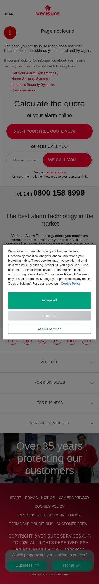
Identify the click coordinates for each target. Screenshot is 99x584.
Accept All (49, 300)
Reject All (49, 315)
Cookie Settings (49, 328)
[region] (50, 292)
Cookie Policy (71, 283)
